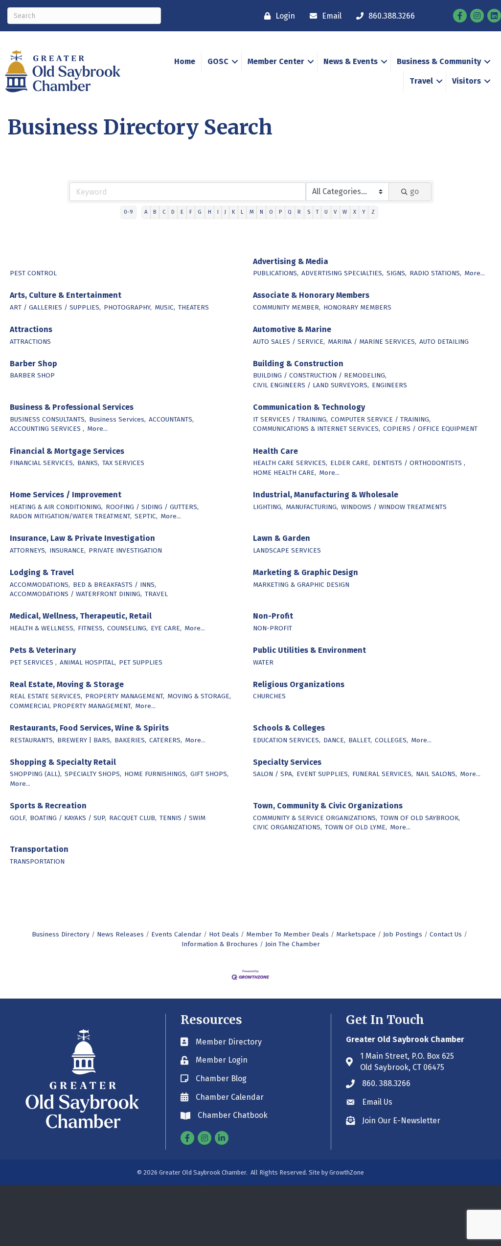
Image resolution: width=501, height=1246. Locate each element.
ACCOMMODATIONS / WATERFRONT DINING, (76, 594)
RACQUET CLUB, (133, 818)
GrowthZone (346, 1172)
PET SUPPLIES (140, 662)
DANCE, (334, 740)
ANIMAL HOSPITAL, (88, 662)
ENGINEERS (389, 385)
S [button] (308, 212)
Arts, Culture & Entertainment (65, 295)
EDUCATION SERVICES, (286, 740)
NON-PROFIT (272, 628)
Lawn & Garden (281, 538)
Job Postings (402, 934)
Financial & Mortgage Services (67, 451)
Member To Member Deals (287, 934)
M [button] (252, 212)
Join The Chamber (292, 944)
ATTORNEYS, (28, 550)
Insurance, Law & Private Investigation (82, 538)
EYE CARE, (166, 628)
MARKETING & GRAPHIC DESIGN (301, 584)
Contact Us (446, 934)
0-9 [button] (128, 212)
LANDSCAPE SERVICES (287, 550)
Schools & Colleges (289, 728)
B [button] (154, 212)
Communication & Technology (309, 407)
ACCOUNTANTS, (171, 419)
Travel (421, 81)
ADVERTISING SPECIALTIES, (342, 273)
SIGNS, (397, 273)
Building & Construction (298, 363)
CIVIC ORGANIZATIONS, (287, 827)
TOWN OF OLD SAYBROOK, (420, 818)
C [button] (163, 212)
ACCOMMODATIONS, (40, 584)
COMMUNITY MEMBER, (286, 307)
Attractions (31, 329)
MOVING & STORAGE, (199, 696)
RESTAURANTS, (32, 740)
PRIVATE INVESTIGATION (125, 550)
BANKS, (88, 463)
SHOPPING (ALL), (36, 774)
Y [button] (363, 212)
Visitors (466, 81)
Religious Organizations (298, 684)
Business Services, (117, 419)
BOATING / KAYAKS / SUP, (68, 818)
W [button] (344, 212)
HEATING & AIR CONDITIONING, (56, 507)
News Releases (120, 934)
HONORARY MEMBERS (357, 307)
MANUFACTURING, (312, 507)
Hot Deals (224, 934)
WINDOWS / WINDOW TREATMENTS (394, 507)
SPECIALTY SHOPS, (93, 774)
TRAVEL (156, 594)
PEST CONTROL (33, 273)
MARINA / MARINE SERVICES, (372, 341)
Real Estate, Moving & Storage (67, 684)
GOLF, (18, 818)
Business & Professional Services (72, 407)
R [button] (299, 212)
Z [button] (373, 212)
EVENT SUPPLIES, (322, 774)
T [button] (317, 212)
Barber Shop (33, 363)
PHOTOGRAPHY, (128, 307)
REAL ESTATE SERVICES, (46, 696)
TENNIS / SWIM (182, 818)
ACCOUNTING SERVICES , (47, 428)
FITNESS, (91, 628)
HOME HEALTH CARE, (284, 472)
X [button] (354, 212)
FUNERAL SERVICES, (382, 774)
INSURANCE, (67, 550)
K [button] (233, 212)
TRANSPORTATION (37, 861)
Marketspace (356, 934)
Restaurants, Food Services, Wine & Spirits (89, 728)
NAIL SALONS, (436, 774)
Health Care (275, 451)
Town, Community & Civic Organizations (328, 805)
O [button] (271, 212)
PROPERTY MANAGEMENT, (124, 696)
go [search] (414, 191)
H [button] (209, 212)
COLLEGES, (391, 740)
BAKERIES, (130, 740)
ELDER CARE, (350, 463)
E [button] (182, 212)
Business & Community (439, 61)
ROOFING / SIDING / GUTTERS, (152, 507)
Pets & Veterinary (43, 650)
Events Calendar (176, 934)
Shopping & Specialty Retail (63, 762)
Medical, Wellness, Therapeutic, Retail (81, 616)
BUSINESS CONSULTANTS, (48, 419)
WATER (263, 662)
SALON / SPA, (273, 774)
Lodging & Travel (42, 572)
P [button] (280, 212)
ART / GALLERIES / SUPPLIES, (55, 307)
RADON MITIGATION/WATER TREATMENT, (71, 516)
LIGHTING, (268, 507)
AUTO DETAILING (444, 341)
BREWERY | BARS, (84, 740)
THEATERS (193, 307)
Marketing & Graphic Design (305, 572)
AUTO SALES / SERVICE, (289, 341)
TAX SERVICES (123, 463)
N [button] (261, 212)
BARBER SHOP (32, 375)
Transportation (39, 849)
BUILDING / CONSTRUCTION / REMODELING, (320, 375)
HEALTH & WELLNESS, (42, 628)
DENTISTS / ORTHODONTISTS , (419, 463)
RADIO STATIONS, (435, 273)
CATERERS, (165, 740)
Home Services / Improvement (65, 494)
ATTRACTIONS (30, 341)
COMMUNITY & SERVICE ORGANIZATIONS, (315, 818)
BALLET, (360, 740)
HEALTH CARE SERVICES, (290, 463)
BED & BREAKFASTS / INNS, (114, 584)
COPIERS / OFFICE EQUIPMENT (430, 428)
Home (184, 61)
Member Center (276, 61)
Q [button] (290, 212)
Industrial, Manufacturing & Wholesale (325, 494)
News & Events (350, 61)
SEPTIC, (146, 516)
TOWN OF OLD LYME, (356, 827)
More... (474, 273)
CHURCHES (269, 696)
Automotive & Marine (292, 329)
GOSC (217, 61)
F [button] (190, 212)
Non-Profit (273, 616)
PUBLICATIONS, (275, 273)
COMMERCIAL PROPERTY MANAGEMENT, (71, 706)
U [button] (326, 212)
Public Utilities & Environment (309, 650)
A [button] (145, 212)
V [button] (335, 212)
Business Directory (61, 934)
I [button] (218, 212)
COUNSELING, (127, 628)
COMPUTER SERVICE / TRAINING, (381, 419)
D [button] (173, 212)
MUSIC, (165, 307)
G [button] (200, 212)
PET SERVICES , (33, 662)
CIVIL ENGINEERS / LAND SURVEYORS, (311, 385)
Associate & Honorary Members (311, 295)
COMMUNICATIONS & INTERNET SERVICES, (316, 428)
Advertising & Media (290, 261)
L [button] (242, 212)
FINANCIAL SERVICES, (42, 463)
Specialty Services (287, 762)
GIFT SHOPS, (209, 774)
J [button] (225, 212)
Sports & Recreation (48, 805)
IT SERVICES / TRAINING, (290, 419)
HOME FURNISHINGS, (155, 774)
